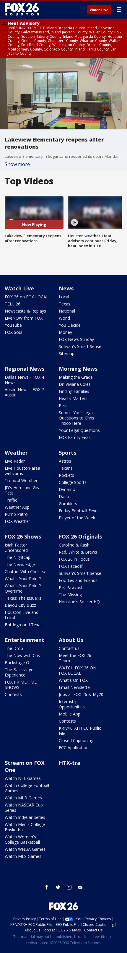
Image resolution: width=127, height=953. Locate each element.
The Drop (14, 648)
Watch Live (99, 10)
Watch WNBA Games (25, 849)
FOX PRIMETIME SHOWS (21, 684)
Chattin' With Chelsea (25, 571)
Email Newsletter (75, 687)
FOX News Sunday (76, 339)
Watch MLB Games (23, 798)
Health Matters (73, 398)
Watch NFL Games (23, 778)
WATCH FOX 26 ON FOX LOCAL (77, 670)
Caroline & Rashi (74, 545)
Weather (16, 452)
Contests (13, 694)
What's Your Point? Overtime (23, 588)
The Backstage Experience (19, 672)
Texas (64, 304)
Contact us (69, 648)
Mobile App (69, 714)
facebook (46, 887)
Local (64, 297)
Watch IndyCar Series (25, 817)
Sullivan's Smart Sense (80, 346)
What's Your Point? (23, 578)
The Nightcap (17, 557)
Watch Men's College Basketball (25, 827)
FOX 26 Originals (80, 536)
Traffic (11, 500)
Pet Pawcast (71, 587)
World (64, 318)
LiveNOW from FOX (24, 318)
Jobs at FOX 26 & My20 (81, 694)
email (80, 887)
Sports (67, 452)
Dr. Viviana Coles (75, 384)
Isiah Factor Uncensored (16, 547)
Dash (64, 496)
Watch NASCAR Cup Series (24, 807)
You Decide (70, 325)
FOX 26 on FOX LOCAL (26, 297)
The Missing (70, 594)
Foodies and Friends (78, 580)
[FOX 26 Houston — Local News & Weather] (22, 9)
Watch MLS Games (23, 856)
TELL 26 (12, 304)
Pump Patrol (17, 514)
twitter (58, 887)
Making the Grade (76, 377)
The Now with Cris (22, 655)
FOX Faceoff (70, 566)
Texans (66, 468)
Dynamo (67, 489)
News (66, 288)
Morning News (78, 368)
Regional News (24, 368)
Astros (65, 461)
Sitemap (66, 353)
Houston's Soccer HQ (79, 601)
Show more (17, 164)
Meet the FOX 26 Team (75, 658)
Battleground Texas (24, 624)
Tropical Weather (21, 480)
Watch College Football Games (27, 788)
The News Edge (20, 564)
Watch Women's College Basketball (22, 839)
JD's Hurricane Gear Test (23, 490)
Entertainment (24, 639)
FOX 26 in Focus (74, 559)
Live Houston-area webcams (22, 470)
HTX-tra (69, 762)
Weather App (17, 507)
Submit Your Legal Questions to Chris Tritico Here (76, 418)
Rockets (66, 475)
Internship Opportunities (72, 704)
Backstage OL (18, 662)
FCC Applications (75, 747)
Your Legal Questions (79, 430)
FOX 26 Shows (23, 536)
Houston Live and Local (21, 614)
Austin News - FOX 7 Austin (24, 392)
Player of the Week (77, 518)
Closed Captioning (76, 740)
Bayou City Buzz (20, 605)
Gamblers (68, 503)
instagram (69, 887)
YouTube (13, 325)
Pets (63, 405)
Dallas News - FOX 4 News (24, 379)
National (67, 311)
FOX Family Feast (75, 437)
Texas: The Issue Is (23, 598)
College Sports (73, 482)
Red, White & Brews (78, 552)
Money (65, 332)
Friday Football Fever (79, 510)
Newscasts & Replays (25, 311)
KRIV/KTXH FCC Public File (80, 730)
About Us (71, 639)
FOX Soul (13, 332)
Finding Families (74, 391)
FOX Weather (17, 521)
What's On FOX (73, 680)
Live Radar (15, 461)
